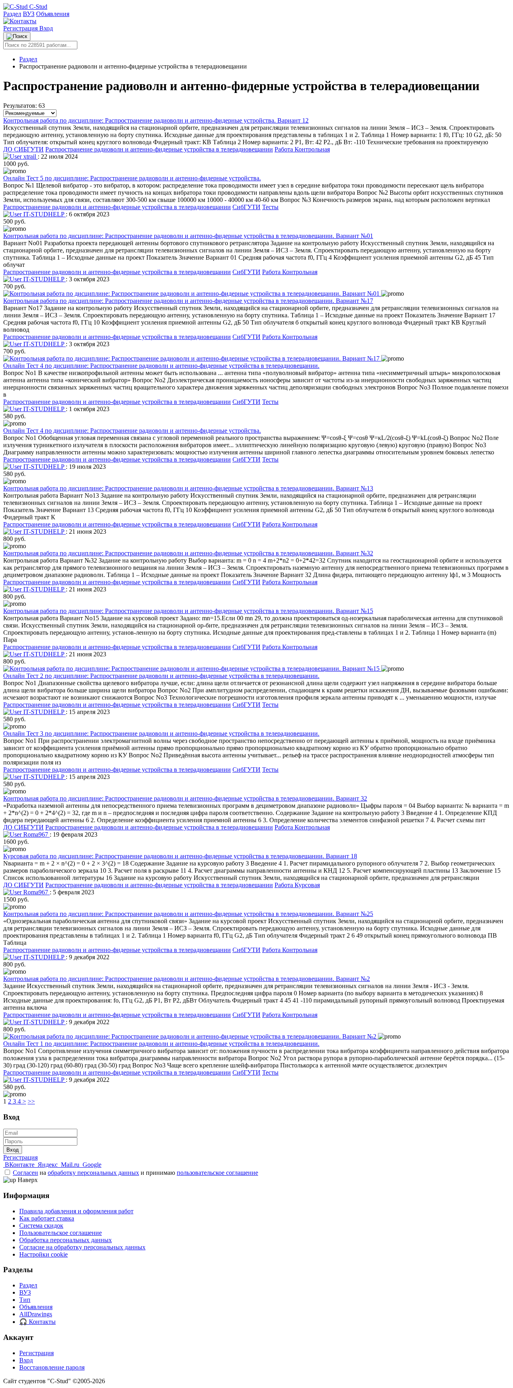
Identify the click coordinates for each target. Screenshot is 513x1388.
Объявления (52, 13)
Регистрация (21, 28)
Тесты (270, 207)
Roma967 (36, 834)
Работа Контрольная (302, 149)
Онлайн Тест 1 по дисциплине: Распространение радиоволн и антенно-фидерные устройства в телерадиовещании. (161, 1043)
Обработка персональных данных (65, 1240)
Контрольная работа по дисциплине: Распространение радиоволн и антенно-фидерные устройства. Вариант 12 (156, 120)
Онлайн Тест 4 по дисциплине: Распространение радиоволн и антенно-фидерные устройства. (132, 430)
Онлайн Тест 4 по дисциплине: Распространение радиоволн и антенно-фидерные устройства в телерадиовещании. (161, 365)
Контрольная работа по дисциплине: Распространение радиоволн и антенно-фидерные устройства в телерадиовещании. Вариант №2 (186, 978)
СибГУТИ (246, 207)
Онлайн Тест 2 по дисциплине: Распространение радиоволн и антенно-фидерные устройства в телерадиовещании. (161, 675)
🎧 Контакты (37, 1321)
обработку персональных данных (93, 1172)
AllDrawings (35, 1314)
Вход (46, 28)
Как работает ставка (46, 1218)
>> (31, 1101)
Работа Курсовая (297, 885)
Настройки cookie (43, 1254)
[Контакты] (19, 21)
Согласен (25, 1172)
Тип (24, 1299)
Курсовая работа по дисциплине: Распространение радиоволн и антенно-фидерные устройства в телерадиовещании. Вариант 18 (180, 856)
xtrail (30, 156)
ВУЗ (28, 13)
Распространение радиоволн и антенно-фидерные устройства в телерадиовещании (159, 149)
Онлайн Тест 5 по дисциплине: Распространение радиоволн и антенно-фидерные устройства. (132, 178)
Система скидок (41, 1225)
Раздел (12, 13)
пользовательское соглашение (217, 1172)
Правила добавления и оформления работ (76, 1211)
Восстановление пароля (52, 1367)
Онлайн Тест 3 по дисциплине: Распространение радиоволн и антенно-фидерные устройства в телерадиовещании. (161, 733)
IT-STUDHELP (44, 214)
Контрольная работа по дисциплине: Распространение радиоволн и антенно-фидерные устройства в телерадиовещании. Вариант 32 (185, 798)
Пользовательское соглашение (60, 1232)
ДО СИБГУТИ (23, 149)
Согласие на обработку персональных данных (82, 1247)
